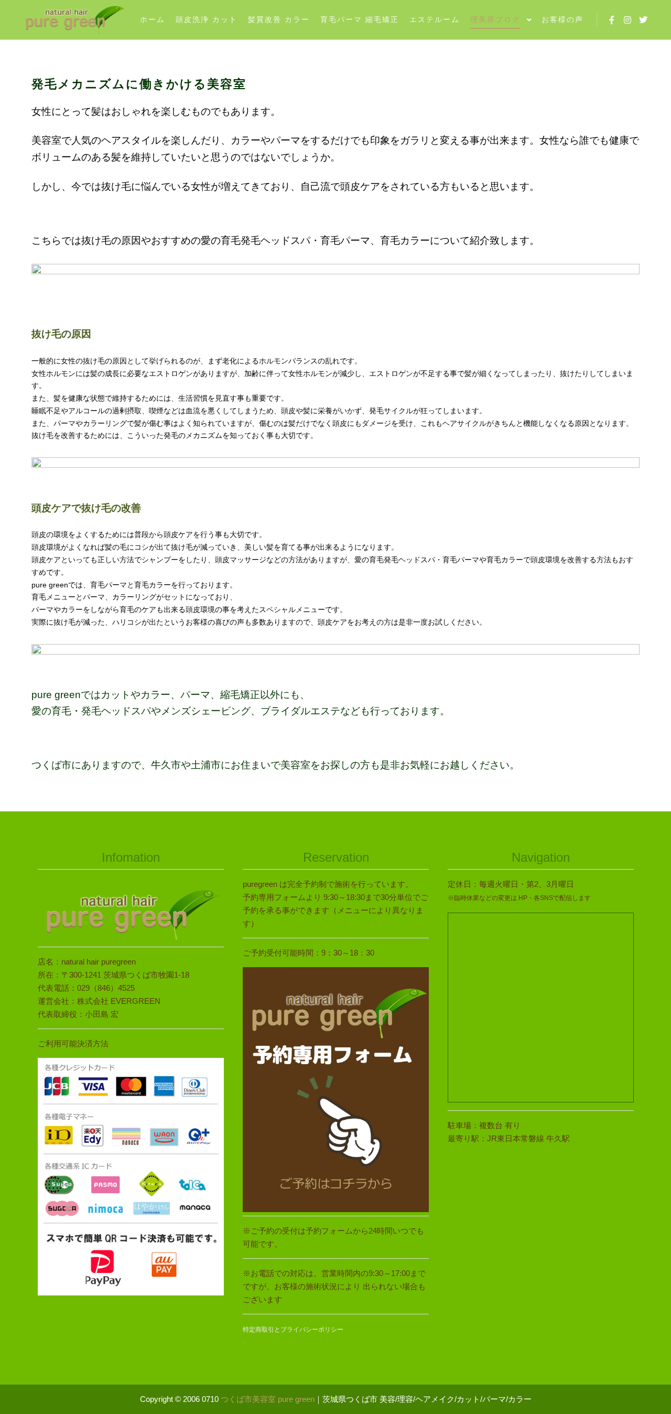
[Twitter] (643, 20)
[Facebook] (612, 20)
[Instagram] (627, 20)
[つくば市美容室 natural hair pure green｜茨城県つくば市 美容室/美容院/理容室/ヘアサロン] (73, 19)
